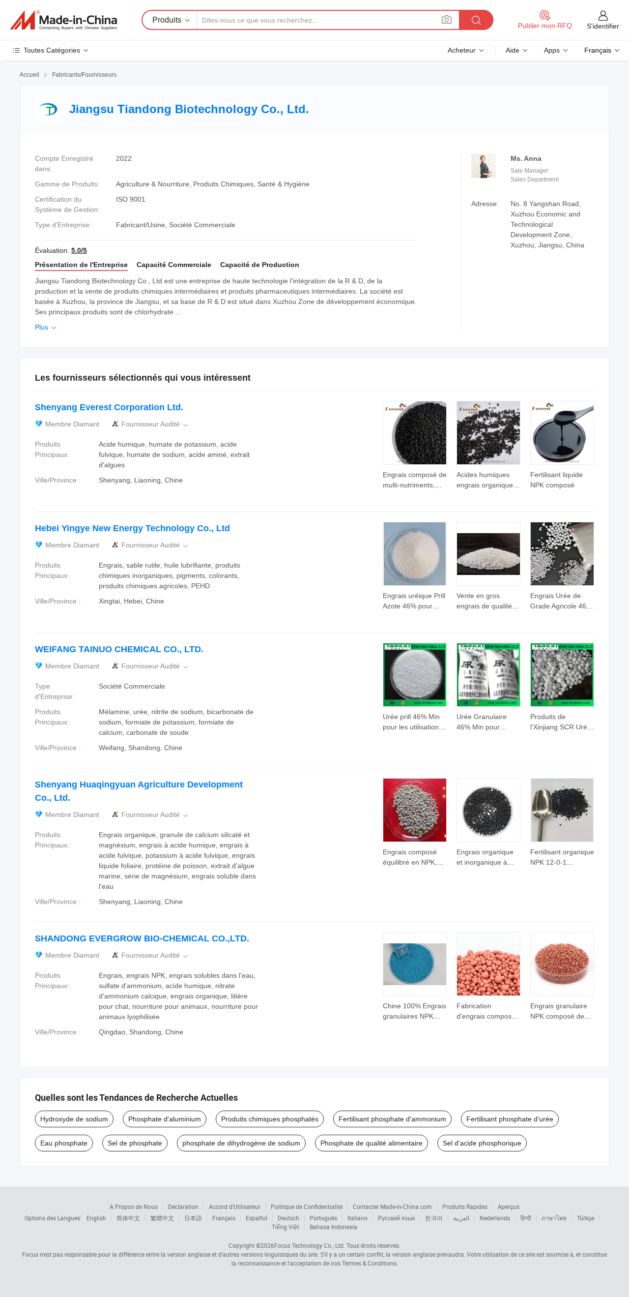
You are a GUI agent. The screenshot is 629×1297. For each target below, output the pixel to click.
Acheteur (462, 50)
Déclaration (183, 1206)
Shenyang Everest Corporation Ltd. (109, 407)
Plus (46, 327)
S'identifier (603, 26)
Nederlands (495, 1218)
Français (223, 1218)
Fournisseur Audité (155, 424)
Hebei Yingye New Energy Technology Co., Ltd (132, 528)
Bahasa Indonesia (333, 1227)
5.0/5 (79, 250)
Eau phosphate (63, 1143)
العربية (461, 1218)
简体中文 (128, 1218)
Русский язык (396, 1218)
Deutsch (288, 1218)
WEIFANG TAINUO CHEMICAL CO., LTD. (119, 649)
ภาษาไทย (554, 1218)
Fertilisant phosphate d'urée (509, 1119)
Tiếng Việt (285, 1227)
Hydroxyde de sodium (74, 1119)
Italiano (357, 1218)
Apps (552, 50)
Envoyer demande (414, 479)
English (96, 1218)
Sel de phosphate (135, 1143)
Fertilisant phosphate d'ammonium (392, 1119)
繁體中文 (162, 1218)
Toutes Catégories (52, 50)
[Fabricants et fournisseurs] (63, 20)
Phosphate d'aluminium (164, 1119)
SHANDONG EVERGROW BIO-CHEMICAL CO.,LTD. (142, 938)
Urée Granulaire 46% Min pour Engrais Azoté (482, 727)
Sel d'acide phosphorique (482, 1143)
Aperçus (508, 1206)
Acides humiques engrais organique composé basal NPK (488, 485)
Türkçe (585, 1218)
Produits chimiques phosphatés (269, 1119)
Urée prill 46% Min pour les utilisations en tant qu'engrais (412, 727)
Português (323, 1218)
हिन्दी (525, 1218)
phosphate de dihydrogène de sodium (241, 1143)
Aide (512, 50)
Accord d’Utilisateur (234, 1206)
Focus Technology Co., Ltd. (309, 1245)
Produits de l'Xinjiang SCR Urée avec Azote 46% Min (561, 727)
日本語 (193, 1218)
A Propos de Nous (134, 1206)
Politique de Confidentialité (307, 1206)
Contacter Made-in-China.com (392, 1206)
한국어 (434, 1218)
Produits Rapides (464, 1206)
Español (256, 1218)
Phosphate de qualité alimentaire (371, 1143)
